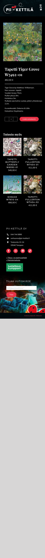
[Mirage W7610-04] (12, 177)
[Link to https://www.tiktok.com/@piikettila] (30, 251)
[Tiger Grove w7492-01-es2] (22, 42)
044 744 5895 (16, 234)
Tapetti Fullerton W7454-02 (32, 199)
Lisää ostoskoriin (29, 119)
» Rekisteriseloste (13, 260)
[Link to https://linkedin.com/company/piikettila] (23, 251)
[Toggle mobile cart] (41, 10)
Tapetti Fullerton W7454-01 (32, 162)
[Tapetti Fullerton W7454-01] (33, 139)
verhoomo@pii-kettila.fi (20, 238)
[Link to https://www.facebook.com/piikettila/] (8, 251)
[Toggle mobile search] (41, 7)
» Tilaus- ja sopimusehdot (16, 258)
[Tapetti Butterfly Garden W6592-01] (12, 139)
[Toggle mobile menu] (41, 5)
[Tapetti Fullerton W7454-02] (33, 177)
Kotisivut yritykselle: (30, 315)
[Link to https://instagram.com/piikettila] (15, 251)
